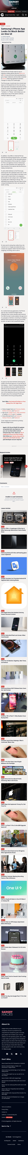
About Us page (7, 1049)
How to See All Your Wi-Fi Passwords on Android (13, 1063)
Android (14, 8)
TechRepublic (7, 1140)
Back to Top (5, 1126)
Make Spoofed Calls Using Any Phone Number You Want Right (14, 1093)
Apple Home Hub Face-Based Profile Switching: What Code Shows (11, 779)
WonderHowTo (4, 11)
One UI (4, 78)
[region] (14, 119)
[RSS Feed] (21, 1054)
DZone (19, 1144)
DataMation (21, 1140)
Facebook (19, 416)
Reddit (23, 409)
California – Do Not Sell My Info (9, 1114)
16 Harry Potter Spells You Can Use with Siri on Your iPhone (13, 1074)
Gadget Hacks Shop (10, 15)
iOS (16, 414)
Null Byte (24, 11)
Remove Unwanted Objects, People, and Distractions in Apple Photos (11, 1066)
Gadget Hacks (11, 11)
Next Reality (18, 11)
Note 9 (21, 73)
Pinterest (18, 409)
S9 (24, 73)
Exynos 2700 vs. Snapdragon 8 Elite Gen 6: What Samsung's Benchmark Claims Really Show (13, 530)
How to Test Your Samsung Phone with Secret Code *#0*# (14, 1085)
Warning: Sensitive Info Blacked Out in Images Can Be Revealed (13, 1097)
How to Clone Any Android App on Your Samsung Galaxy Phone (13, 1070)
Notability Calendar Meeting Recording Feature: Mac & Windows (12, 877)
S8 (4, 75)
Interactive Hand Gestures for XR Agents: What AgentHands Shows (13, 851)
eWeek (14, 1140)
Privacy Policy (5, 1109)
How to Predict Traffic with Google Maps (11, 1078)
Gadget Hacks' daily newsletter (17, 412)
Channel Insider (11, 1144)
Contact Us (4, 1112)
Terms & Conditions (6, 1107)
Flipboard (16, 411)
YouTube (9, 411)
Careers (7, 1117)
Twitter (4, 411)
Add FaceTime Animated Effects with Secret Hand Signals (13, 1081)
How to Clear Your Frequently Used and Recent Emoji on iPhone (13, 1089)
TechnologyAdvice (16, 1137)
